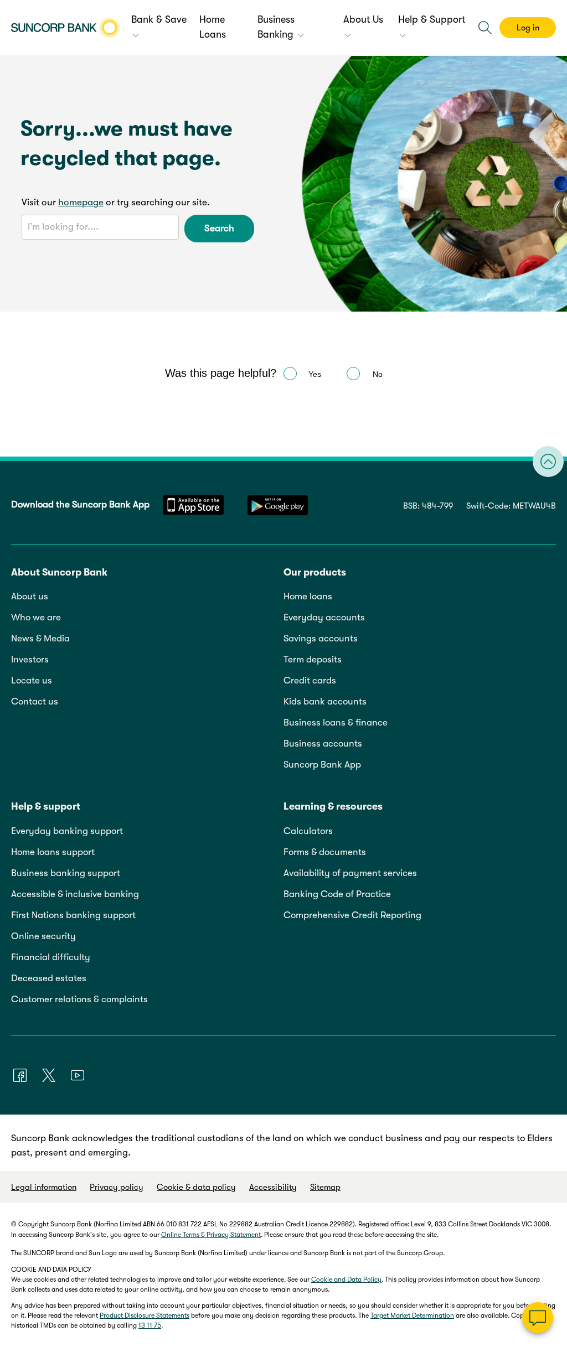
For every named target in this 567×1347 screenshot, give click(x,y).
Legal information (43, 1187)
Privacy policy (116, 1187)
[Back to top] (548, 461)
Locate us (31, 680)
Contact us (34, 701)
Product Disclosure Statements (144, 1315)
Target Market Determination (412, 1315)
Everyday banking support (67, 831)
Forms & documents (325, 852)
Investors (30, 659)
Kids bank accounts (325, 701)
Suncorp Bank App (322, 764)
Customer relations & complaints (79, 999)
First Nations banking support (73, 915)
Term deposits (313, 659)
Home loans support (53, 852)
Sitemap (325, 1187)
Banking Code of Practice (337, 894)
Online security (43, 936)
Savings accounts (321, 638)
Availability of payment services (350, 873)
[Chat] (537, 1317)
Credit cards (310, 680)
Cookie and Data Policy (346, 1279)
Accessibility (273, 1187)
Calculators (308, 831)
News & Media (40, 638)
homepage (81, 202)
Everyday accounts (324, 617)
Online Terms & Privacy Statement (211, 1235)
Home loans (308, 596)
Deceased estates (48, 978)
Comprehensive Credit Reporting (352, 915)
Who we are (36, 617)
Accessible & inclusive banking (75, 894)
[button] (485, 28)
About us (29, 596)
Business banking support (65, 873)
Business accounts (323, 743)
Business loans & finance (336, 722)
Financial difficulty (50, 957)
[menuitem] (159, 28)
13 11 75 (149, 1325)
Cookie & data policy (196, 1187)
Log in (528, 28)
